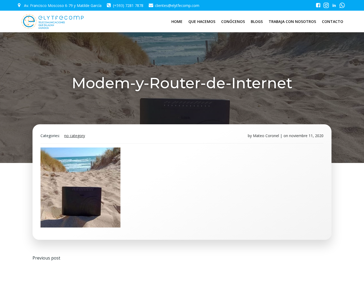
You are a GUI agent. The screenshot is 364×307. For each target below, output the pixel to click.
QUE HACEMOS (201, 21)
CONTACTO (332, 21)
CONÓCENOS (233, 21)
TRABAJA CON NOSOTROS (292, 21)
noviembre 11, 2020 (306, 135)
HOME (177, 21)
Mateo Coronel (266, 135)
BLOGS (257, 21)
